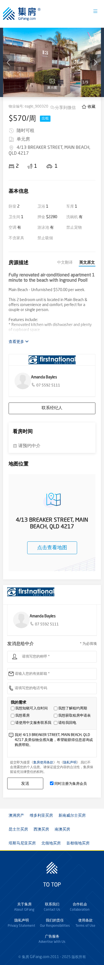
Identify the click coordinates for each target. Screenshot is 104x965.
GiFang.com (39, 957)
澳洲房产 (16, 816)
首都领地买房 (78, 843)
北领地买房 (51, 843)
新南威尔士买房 (72, 816)
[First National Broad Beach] (52, 359)
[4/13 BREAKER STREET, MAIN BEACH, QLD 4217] (52, 62)
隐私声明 (70, 762)
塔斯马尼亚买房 (22, 843)
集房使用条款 (43, 762)
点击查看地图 (52, 547)
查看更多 (17, 342)
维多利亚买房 (41, 816)
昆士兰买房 (18, 829)
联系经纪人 (52, 408)
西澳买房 (41, 829)
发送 (25, 783)
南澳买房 (62, 829)
